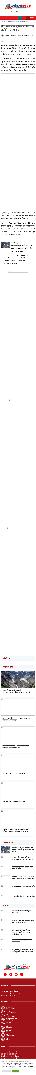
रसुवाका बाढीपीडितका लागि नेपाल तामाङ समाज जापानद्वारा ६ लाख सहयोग (16, 719)
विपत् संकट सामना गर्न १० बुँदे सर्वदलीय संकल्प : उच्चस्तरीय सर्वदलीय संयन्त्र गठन (16, 747)
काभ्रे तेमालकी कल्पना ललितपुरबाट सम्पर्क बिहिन (21, 912)
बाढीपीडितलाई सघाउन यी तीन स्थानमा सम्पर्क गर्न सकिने (22, 868)
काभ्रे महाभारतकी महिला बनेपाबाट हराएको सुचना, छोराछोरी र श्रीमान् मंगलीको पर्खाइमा (21, 932)
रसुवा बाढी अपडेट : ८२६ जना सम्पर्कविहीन (14, 774)
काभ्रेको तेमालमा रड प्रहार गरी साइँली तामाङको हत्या (22, 941)
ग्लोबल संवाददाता (10, 35)
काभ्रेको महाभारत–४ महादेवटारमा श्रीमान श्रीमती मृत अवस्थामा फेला (23, 921)
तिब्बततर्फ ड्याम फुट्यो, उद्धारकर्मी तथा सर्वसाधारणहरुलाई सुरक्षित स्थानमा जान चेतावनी (16, 691)
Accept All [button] (15, 1071)
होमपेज (3, 21)
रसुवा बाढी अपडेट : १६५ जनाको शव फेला (14, 801)
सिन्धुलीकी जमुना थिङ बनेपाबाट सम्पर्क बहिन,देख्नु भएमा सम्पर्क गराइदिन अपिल (22, 950)
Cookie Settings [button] (6, 1071)
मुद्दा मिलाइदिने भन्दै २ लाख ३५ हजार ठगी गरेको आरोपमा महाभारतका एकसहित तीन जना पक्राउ (16, 830)
